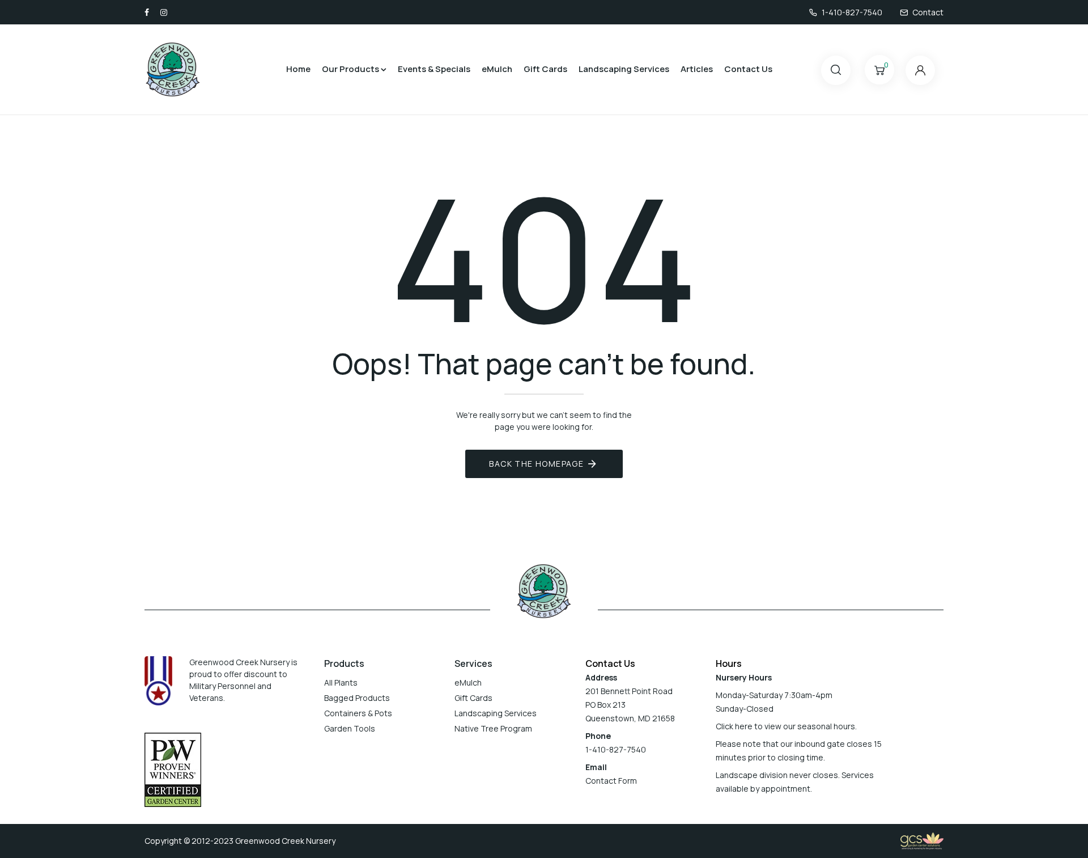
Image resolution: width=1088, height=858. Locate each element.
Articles (697, 69)
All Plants (341, 682)
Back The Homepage (536, 463)
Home (298, 69)
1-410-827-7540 (852, 12)
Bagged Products (357, 697)
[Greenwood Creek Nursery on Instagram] (163, 12)
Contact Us (748, 69)
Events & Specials (434, 69)
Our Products (350, 69)
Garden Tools (349, 728)
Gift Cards (545, 69)
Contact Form (611, 780)
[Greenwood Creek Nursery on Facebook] (146, 12)
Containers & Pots (358, 713)
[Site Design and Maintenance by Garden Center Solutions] (922, 840)
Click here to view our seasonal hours (785, 726)
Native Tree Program (493, 728)
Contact (928, 12)
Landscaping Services (624, 69)
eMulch (497, 69)
